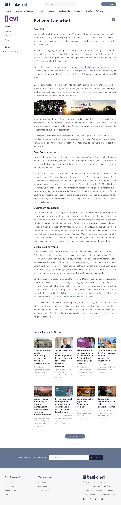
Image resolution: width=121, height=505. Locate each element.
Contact (8, 47)
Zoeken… (51, 4)
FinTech (41, 11)
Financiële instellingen (24, 11)
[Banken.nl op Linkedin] (96, 499)
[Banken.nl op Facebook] (90, 499)
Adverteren (9, 486)
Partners (99, 11)
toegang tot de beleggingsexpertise (89, 67)
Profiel (7, 26)
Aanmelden (96, 457)
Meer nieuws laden (75, 436)
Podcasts (51, 11)
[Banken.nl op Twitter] (84, 499)
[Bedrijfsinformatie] (113, 19)
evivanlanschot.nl (11, 51)
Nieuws (8, 11)
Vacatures (78, 11)
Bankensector (65, 11)
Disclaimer (42, 482)
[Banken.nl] (10, 2)
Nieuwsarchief (10, 490)
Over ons (8, 482)
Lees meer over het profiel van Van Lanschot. (73, 296)
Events (89, 11)
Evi (35, 34)
